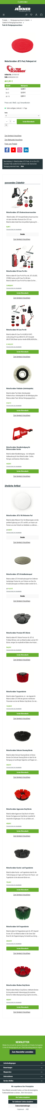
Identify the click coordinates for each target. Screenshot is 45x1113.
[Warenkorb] (41, 15)
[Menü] (3, 15)
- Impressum (20, 1109)
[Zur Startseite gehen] (22, 8)
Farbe (6, 113)
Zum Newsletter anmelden (22, 1052)
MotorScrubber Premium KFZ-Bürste (18, 633)
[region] (22, 46)
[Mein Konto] (36, 15)
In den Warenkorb (28, 122)
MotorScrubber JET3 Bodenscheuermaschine (21, 212)
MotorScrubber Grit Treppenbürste (17, 927)
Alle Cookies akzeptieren (23, 1097)
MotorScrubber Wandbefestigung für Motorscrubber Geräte (18, 448)
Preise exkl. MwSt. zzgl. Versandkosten (17, 103)
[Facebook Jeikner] (8, 150)
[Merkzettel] (31, 15)
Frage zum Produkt (11, 144)
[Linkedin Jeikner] (27, 150)
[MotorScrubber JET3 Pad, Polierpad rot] (22, 46)
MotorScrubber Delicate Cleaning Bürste (19, 750)
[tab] (22, 164)
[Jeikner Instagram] (20, 150)
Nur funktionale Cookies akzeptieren (22, 1102)
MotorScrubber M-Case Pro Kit (16, 330)
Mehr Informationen (26, 1093)
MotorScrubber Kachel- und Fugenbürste (19, 868)
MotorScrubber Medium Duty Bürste (18, 985)
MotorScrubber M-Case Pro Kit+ (16, 271)
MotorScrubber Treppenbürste (16, 692)
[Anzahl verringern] (7, 121)
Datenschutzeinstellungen (22, 1106)
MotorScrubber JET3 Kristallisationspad (19, 574)
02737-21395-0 (23, 2)
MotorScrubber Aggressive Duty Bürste (19, 809)
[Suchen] (26, 15)
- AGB (26, 1109)
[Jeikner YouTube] (14, 150)
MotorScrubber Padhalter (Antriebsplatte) (19, 389)
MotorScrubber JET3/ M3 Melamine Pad (19, 516)
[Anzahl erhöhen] (14, 121)
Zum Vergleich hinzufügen (13, 136)
